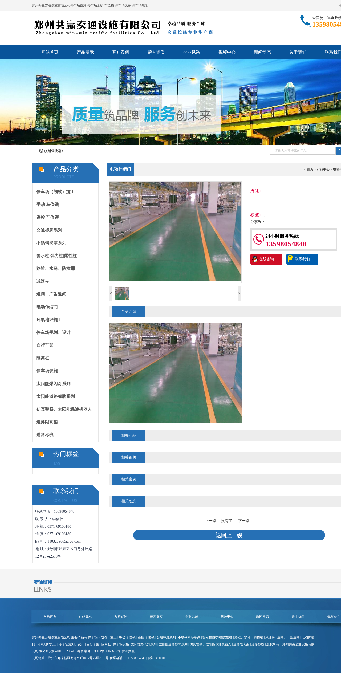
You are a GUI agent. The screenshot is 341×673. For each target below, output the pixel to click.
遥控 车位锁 (47, 217)
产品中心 (323, 169)
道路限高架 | (242, 644)
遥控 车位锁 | (147, 637)
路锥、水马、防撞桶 (55, 268)
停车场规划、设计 (53, 332)
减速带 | (271, 637)
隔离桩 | (107, 644)
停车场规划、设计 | (72, 644)
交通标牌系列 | (167, 637)
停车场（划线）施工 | (103, 637)
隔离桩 (42, 358)
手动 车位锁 (47, 204)
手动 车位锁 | (128, 637)
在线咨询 (266, 259)
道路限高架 (47, 422)
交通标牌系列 (49, 230)
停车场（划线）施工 (55, 191)
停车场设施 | (122, 644)
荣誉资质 (156, 52)
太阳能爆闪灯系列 (53, 383)
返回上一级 (229, 535)
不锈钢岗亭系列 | (190, 637)
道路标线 (45, 434)
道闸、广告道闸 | (289, 637)
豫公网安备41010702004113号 (60, 651)
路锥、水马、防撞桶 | (249, 637)
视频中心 (227, 52)
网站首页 (49, 52)
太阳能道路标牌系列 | (174, 644)
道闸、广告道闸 (51, 294)
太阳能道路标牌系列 (55, 396)
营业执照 (128, 651)
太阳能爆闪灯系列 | (145, 644)
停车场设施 (47, 370)
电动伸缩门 (47, 307)
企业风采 (191, 52)
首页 (310, 169)
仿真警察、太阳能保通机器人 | (211, 644)
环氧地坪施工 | (48, 644)
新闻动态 (262, 52)
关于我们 (297, 52)
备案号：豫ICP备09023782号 (101, 651)
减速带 (42, 281)
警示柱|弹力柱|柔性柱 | (218, 637)
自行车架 (45, 345)
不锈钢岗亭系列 (51, 243)
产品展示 (85, 52)
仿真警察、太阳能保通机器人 (64, 409)
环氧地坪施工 (49, 319)
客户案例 (120, 52)
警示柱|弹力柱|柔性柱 (56, 255)
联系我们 (302, 259)
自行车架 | (93, 644)
